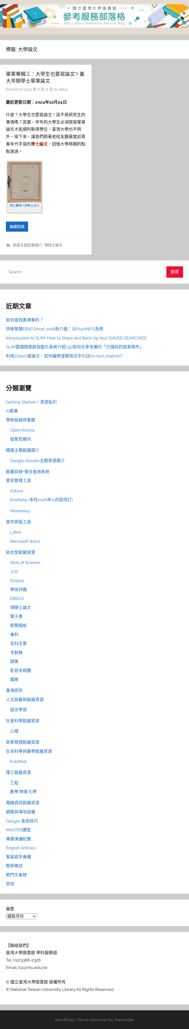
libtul (63, 89)
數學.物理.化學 (23, 791)
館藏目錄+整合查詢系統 (27, 471)
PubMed (18, 761)
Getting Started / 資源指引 (31, 402)
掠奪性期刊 (20, 439)
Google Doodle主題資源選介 (37, 460)
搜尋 (175, 271)
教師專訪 (14, 865)
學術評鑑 (18, 589)
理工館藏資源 (18, 772)
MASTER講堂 (18, 829)
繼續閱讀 (17, 227)
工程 (14, 782)
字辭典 (16, 652)
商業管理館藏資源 (22, 742)
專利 (14, 634)
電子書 (16, 616)
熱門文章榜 (16, 874)
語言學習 (18, 709)
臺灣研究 (14, 690)
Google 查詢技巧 (22, 821)
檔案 (14, 679)
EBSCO (17, 598)
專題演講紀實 (18, 838)
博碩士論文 (53, 245)
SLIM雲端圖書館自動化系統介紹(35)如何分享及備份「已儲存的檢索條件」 (75, 346)
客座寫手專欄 (18, 856)
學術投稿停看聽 (20, 420)
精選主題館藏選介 (27, 245)
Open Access (22, 430)
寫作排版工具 (18, 521)
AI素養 (12, 410)
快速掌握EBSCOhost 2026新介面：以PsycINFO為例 (54, 328)
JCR (14, 571)
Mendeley (20, 510)
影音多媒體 (20, 670)
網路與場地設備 (20, 811)
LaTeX (15, 532)
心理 (14, 731)
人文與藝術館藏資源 (25, 699)
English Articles (20, 847)
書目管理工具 (18, 480)
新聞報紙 (18, 625)
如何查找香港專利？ (25, 320)
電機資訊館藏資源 (22, 802)
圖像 (14, 661)
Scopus (17, 580)
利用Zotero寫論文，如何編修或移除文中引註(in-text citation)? (64, 356)
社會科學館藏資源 (22, 720)
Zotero (16, 490)
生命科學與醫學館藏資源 (29, 751)
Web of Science (25, 562)
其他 (10, 883)
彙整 (10, 908)
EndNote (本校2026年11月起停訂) (41, 499)
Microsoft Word (25, 541)
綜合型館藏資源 (20, 552)
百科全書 (18, 643)
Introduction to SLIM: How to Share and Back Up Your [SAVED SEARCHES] (76, 338)
